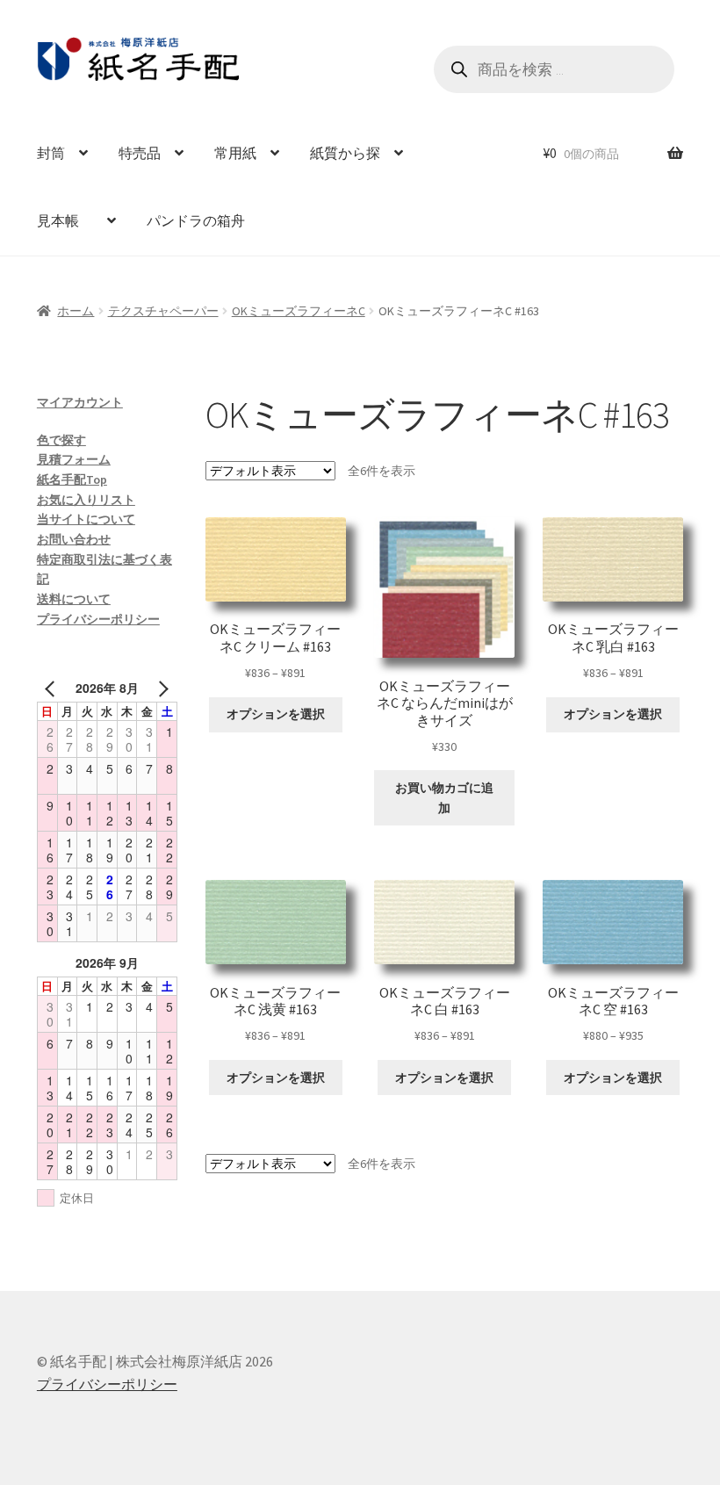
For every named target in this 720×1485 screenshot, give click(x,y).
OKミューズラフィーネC (298, 311)
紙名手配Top (72, 479)
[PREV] (53, 688)
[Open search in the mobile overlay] (554, 69)
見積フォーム (74, 459)
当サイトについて (86, 519)
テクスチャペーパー (163, 311)
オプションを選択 (276, 714)
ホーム (75, 311)
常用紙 (235, 153)
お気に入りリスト (86, 500)
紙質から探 (345, 153)
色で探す (61, 440)
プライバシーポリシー (98, 619)
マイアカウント (80, 402)
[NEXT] (160, 688)
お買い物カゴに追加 (444, 798)
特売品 (140, 153)
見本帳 (65, 220)
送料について (74, 599)
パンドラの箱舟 (196, 220)
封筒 (51, 153)
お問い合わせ (74, 539)
